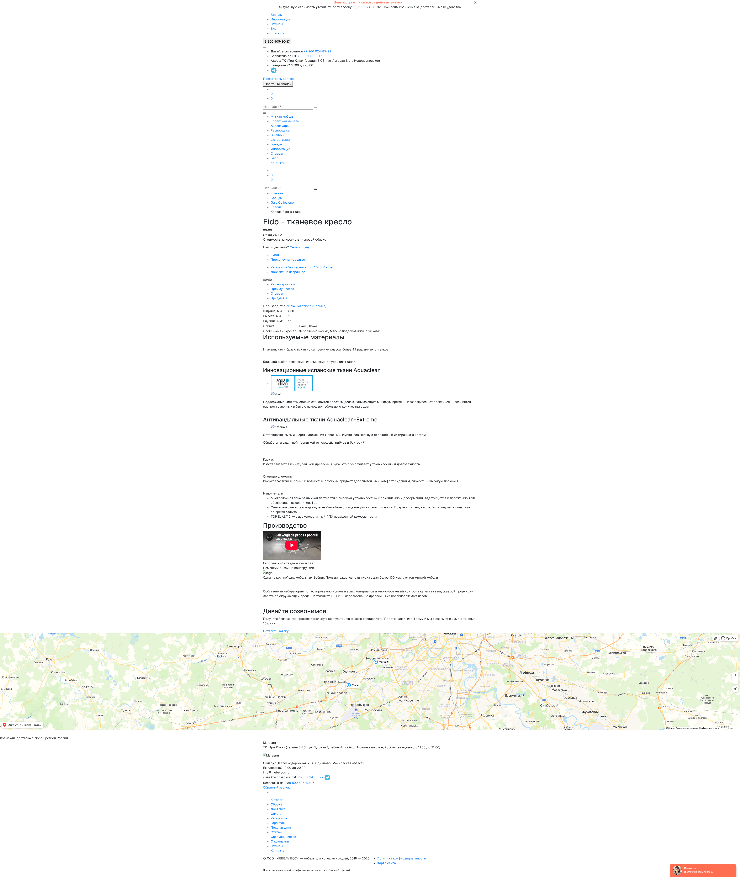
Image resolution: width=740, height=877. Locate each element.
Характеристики (283, 284)
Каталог (277, 800)
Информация (280, 19)
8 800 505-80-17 (309, 56)
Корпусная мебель (285, 121)
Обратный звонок (278, 84)
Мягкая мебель (282, 116)
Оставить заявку (276, 631)
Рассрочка (279, 818)
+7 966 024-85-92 (317, 51)
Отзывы (277, 24)
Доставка (278, 809)
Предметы (279, 298)
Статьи (276, 832)
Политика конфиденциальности (401, 858)
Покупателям (281, 827)
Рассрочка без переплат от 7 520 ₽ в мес (302, 267)
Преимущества (282, 289)
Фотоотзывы (280, 140)
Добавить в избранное (288, 272)
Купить (276, 255)
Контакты (278, 33)
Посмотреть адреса (278, 79)
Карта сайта (386, 863)
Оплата (276, 814)
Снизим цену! (300, 247)
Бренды (277, 15)
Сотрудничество (283, 837)
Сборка (276, 804)
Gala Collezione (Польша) (307, 306)
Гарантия (278, 823)
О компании (280, 841)
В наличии (278, 135)
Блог (274, 28)
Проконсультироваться (289, 259)
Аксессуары (280, 126)
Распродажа (280, 130)
